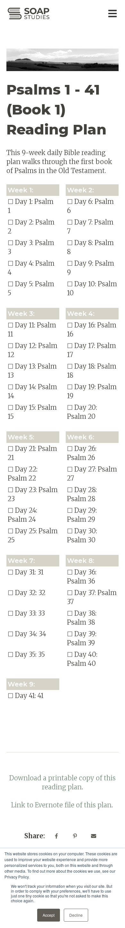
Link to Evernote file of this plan (61, 805)
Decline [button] (76, 915)
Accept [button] (48, 915)
